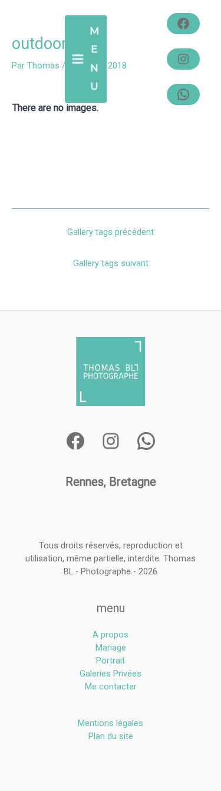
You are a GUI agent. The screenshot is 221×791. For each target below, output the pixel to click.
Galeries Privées (110, 673)
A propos (110, 634)
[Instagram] (183, 59)
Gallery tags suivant (111, 263)
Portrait (110, 660)
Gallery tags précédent (110, 232)
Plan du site (110, 736)
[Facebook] (183, 23)
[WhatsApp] (183, 94)
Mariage (110, 647)
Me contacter (111, 686)
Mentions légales (110, 723)
